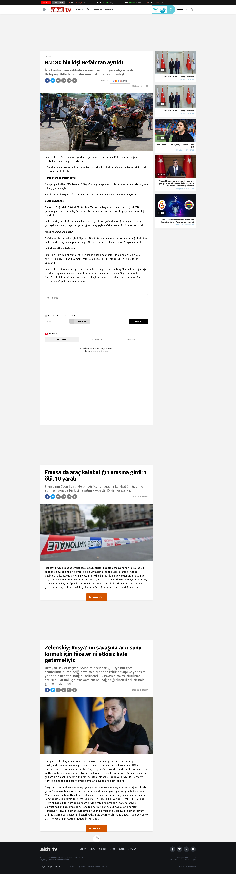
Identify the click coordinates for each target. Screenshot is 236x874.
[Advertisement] (96, 391)
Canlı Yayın (58, 3)
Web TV (46, 3)
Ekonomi (98, 9)
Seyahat (132, 849)
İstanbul (180, 9)
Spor (112, 849)
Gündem (79, 9)
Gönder (138, 321)
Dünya (89, 9)
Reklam (57, 867)
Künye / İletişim (46, 867)
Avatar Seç (82, 321)
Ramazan (109, 9)
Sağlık (122, 849)
